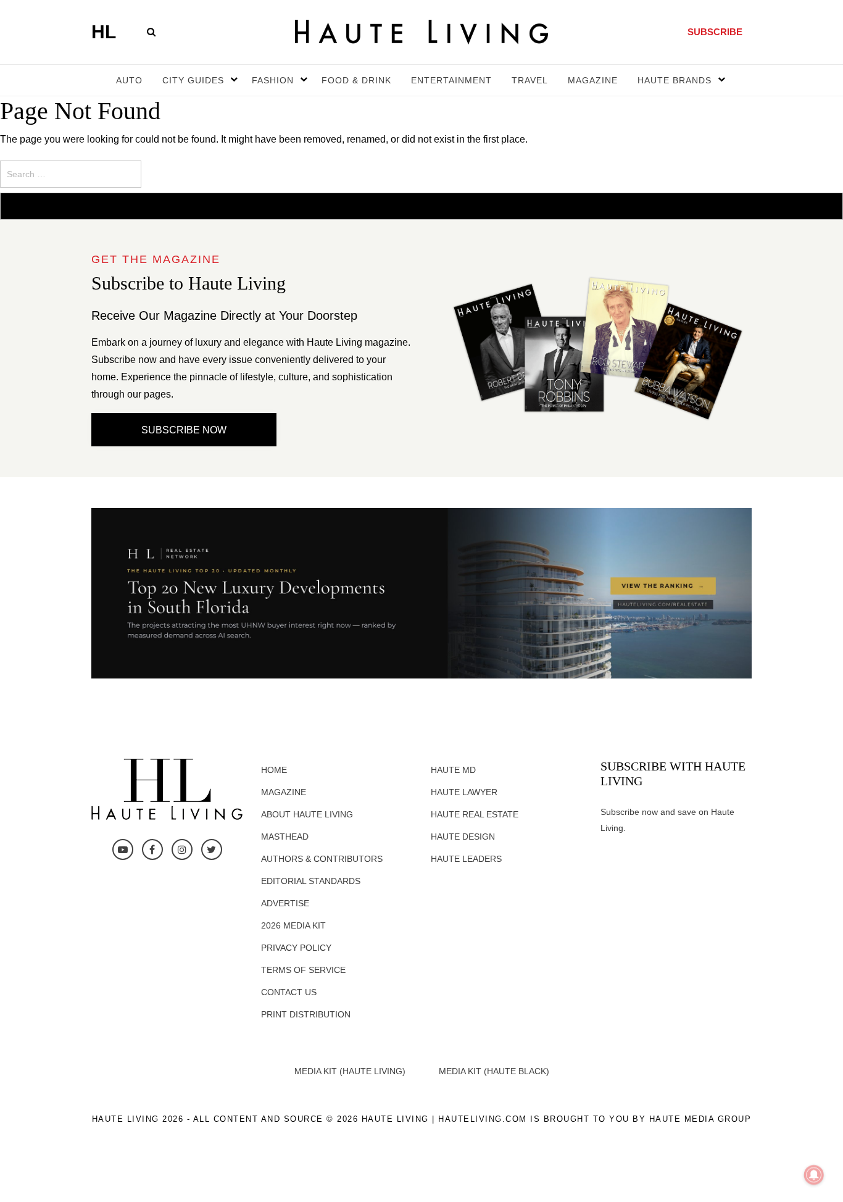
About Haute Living (307, 814)
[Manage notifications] (814, 1175)
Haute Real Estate (474, 814)
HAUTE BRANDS (674, 80)
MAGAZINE (593, 80)
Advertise (285, 903)
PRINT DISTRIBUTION (306, 1014)
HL (103, 32)
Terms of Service (303, 970)
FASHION (273, 80)
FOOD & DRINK (356, 80)
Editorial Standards (310, 881)
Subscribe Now (183, 430)
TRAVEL (530, 80)
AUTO (129, 80)
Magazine (283, 792)
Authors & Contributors (322, 859)
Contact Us (289, 992)
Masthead (285, 836)
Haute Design (463, 836)
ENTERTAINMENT (451, 80)
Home (274, 770)
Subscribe (714, 32)
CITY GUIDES (193, 80)
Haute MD (453, 770)
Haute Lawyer (464, 792)
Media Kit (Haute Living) (349, 1071)
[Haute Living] (421, 31)
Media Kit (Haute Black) (494, 1071)
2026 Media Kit (293, 925)
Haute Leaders (466, 859)
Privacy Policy (296, 948)
